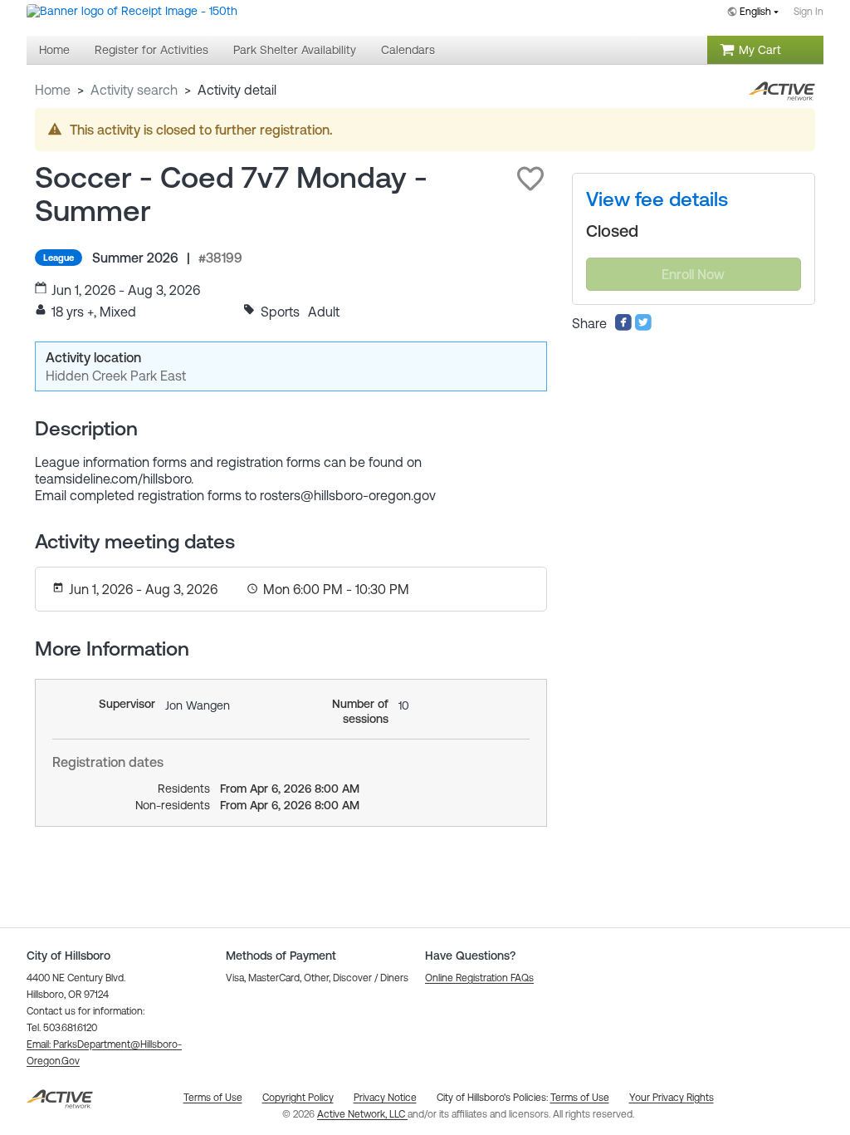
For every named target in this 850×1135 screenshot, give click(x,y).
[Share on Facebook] (623, 326)
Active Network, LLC (362, 1114)
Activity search (134, 89)
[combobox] (756, 13)
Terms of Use (579, 1097)
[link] (657, 199)
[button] (530, 178)
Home (53, 89)
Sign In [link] (808, 11)
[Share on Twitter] (643, 326)
